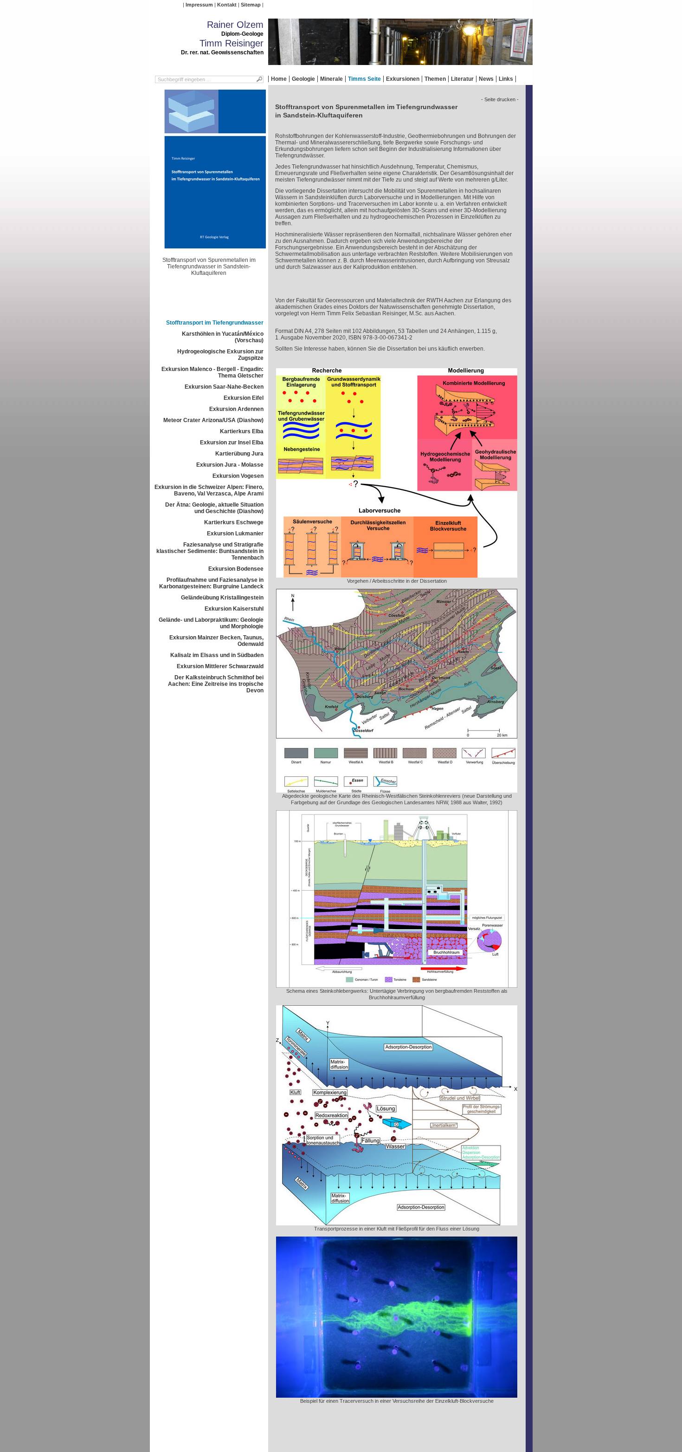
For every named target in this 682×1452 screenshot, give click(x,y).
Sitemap (251, 4)
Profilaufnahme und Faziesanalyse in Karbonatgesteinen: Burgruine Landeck (211, 583)
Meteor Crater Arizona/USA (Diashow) (213, 420)
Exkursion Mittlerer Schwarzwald (220, 666)
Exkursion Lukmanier (235, 533)
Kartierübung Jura (239, 453)
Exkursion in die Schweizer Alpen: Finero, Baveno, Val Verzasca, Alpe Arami (209, 490)
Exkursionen (402, 79)
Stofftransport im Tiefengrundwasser (215, 322)
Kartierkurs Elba (242, 431)
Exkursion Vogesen (238, 476)
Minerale (331, 79)
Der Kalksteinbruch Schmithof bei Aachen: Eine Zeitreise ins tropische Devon (216, 684)
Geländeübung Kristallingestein (222, 597)
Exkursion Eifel (244, 398)
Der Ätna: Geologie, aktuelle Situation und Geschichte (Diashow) (214, 507)
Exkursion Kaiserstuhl (234, 609)
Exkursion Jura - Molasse (230, 465)
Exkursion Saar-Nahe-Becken (224, 387)
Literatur (462, 79)
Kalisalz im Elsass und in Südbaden (217, 655)
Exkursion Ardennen (236, 409)
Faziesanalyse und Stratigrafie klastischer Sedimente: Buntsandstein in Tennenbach (210, 551)
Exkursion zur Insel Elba (232, 442)
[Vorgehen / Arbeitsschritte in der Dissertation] (396, 574)
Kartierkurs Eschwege (234, 522)
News (486, 79)
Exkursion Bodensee (236, 569)
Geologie (303, 79)
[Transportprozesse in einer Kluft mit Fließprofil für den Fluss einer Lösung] (396, 1222)
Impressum (199, 4)
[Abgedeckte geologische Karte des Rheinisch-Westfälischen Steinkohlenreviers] (396, 789)
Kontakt (227, 4)
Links (506, 79)
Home (279, 79)
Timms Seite (364, 79)
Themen (435, 79)
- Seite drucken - (500, 99)
